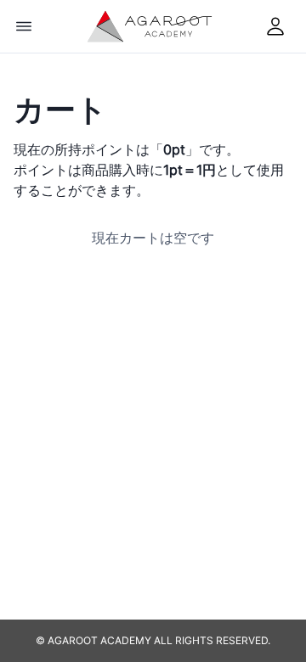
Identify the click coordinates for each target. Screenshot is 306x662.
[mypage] (275, 26)
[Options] (24, 26)
